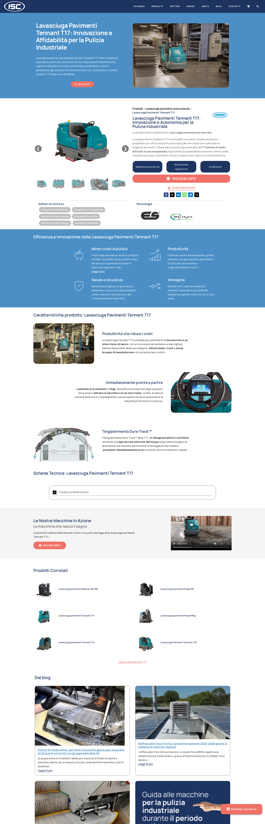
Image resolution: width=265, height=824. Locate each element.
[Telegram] (190, 196)
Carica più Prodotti (133, 662)
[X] (172, 196)
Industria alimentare (54, 209)
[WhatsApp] (184, 196)
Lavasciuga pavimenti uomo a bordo (168, 108)
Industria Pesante (87, 223)
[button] (132, 492)
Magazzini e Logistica (88, 209)
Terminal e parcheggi (55, 223)
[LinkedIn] (178, 196)
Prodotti (137, 108)
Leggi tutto (98, 271)
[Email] (197, 196)
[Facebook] (166, 196)
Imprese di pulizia (86, 216)
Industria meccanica (55, 216)
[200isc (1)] (14, 2)
